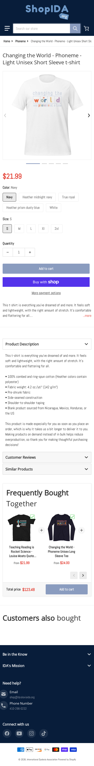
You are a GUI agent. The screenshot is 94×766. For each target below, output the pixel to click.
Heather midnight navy (37, 197)
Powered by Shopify (67, 759)
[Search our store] (75, 28)
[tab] (47, 344)
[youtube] (19, 733)
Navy (9, 197)
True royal (68, 197)
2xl (57, 228)
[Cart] (86, 28)
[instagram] (31, 733)
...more (87, 315)
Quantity (8, 243)
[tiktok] (43, 733)
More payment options (46, 293)
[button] (7, 28)
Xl (43, 228)
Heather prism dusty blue (23, 207)
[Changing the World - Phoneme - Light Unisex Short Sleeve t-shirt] (33, 163)
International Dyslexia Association (42, 759)
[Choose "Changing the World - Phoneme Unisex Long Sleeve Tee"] (72, 517)
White (53, 207)
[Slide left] (5, 115)
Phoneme (20, 41)
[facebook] (7, 733)
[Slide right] (88, 115)
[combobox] (45, 28)
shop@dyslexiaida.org (22, 697)
